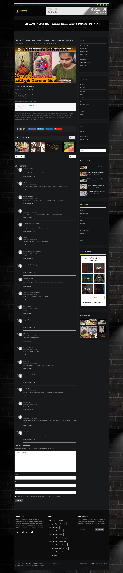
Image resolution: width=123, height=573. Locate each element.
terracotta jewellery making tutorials (58, 552)
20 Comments (33, 43)
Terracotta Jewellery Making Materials (58, 548)
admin (26, 43)
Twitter (41, 129)
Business (82, 84)
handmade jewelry (64, 113)
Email (16, 482)
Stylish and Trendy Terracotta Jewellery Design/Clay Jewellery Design (22, 146)
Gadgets (82, 98)
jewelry (25, 115)
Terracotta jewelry (53, 555)
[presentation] (70, 137)
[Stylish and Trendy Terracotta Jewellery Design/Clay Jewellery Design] (93, 335)
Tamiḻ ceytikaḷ (65, 115)
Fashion (18, 113)
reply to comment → (29, 176)
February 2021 (84, 51)
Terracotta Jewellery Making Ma (96, 191)
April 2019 (83, 68)
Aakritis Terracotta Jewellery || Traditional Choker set (53, 147)
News (50, 115)
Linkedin (50, 129)
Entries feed (83, 134)
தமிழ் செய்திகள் (40, 119)
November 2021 (84, 46)
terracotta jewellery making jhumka (57, 545)
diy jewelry (35, 113)
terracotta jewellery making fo (95, 185)
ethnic (46, 113)
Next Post (72, 157)
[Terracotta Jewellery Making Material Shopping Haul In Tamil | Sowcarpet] (93, 329)
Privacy (98, 563)
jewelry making (30, 115)
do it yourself (41, 113)
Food (81, 94)
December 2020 (84, 57)
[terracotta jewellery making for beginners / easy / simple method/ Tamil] (84, 329)
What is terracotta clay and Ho (95, 172)
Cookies (105, 563)
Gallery (82, 101)
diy (54, 520)
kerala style (45, 115)
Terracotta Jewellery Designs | (95, 166)
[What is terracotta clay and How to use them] (93, 322)
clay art (30, 113)
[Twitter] (103, 5)
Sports (82, 108)
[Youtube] (106, 5)
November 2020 (84, 59)
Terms (92, 563)
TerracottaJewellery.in (31, 563)
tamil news (71, 115)
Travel (82, 111)
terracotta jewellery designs (36, 117)
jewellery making (19, 115)
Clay (27, 113)
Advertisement (84, 563)
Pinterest (59, 129)
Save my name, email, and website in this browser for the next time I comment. (38, 496)
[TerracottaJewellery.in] (21, 11)
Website (17, 489)
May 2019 (83, 65)
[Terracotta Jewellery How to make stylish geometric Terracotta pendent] (102, 329)
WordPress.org (84, 139)
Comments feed (84, 137)
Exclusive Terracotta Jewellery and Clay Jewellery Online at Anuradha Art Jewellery (38, 146)
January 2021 (84, 54)
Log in (82, 131)
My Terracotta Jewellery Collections (69, 147)
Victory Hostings (39, 565)
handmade (56, 113)
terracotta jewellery (25, 117)
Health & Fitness (84, 104)
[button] (105, 18)
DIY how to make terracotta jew (95, 178)
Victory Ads (20, 565)
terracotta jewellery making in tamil (28, 119)
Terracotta (17, 117)
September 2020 (85, 62)
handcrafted (51, 113)
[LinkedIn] (100, 5)
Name (16, 474)
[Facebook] (97, 5)
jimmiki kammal (38, 115)
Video (22, 113)
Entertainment (84, 88)
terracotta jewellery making (50, 117)
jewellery (71, 113)
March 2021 (83, 48)
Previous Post (20, 157)
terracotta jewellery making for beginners (59, 538)
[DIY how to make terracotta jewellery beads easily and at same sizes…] (102, 322)
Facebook (32, 129)
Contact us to (24, 86)
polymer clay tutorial (56, 115)
